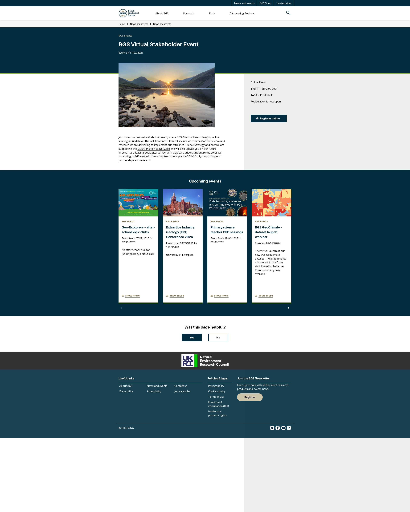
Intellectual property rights (217, 413)
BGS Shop (265, 3)
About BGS (125, 386)
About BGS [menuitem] (162, 13)
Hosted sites (283, 3)
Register (249, 397)
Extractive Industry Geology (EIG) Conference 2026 (180, 232)
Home (122, 23)
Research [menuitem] (188, 13)
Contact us (180, 386)
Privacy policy (216, 386)
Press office (126, 391)
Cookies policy (216, 391)
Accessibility (154, 391)
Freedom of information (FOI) (218, 404)
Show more (132, 295)
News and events (244, 3)
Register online (270, 118)
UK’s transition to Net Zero (153, 148)
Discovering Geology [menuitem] (242, 13)
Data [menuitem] (212, 13)
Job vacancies (182, 391)
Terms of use (216, 396)
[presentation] (121, 308)
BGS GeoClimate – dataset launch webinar (268, 232)
